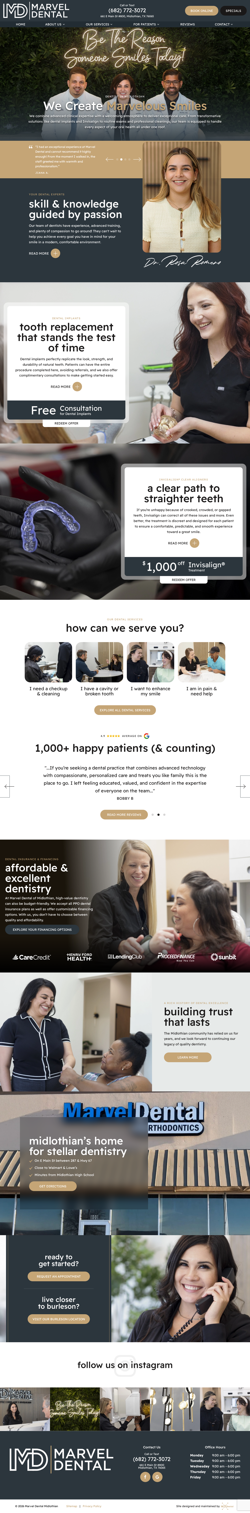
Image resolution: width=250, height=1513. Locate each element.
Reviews (187, 24)
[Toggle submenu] (63, 24)
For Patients (144, 24)
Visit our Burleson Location (59, 1319)
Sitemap (71, 1506)
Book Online (202, 11)
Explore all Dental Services (125, 710)
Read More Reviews (124, 815)
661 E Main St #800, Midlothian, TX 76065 (127, 16)
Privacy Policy (92, 1506)
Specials (233, 11)
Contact (222, 24)
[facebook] (145, 1477)
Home (20, 24)
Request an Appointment (59, 1276)
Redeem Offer (66, 423)
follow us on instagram (125, 1365)
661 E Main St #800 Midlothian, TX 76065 (151, 1466)
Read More (39, 253)
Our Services (97, 24)
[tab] (117, 159)
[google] (157, 1477)
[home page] (36, 11)
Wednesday (199, 1466)
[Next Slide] (137, 159)
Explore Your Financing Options (42, 929)
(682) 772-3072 (127, 8)
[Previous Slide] (109, 159)
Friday (195, 1477)
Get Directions (52, 1186)
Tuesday (197, 1461)
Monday (196, 1455)
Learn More (188, 1057)
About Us (53, 24)
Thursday (198, 1472)
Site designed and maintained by (198, 1506)
